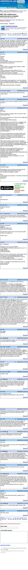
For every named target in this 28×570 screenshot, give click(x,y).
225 (18, 34)
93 (17, 33)
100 (3, 34)
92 (15, 33)
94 (19, 33)
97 (24, 33)
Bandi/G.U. (21, 7)
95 (20, 33)
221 (9, 34)
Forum (20, 5)
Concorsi (21, 3)
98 (26, 33)
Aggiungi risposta (5, 545)
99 (0, 34)
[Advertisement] (12, 274)
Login (9, 7)
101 (5, 34)
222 (11, 34)
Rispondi (11, 23)
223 (13, 34)
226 (20, 34)
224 (15, 34)
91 (13, 33)
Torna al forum (4, 23)
